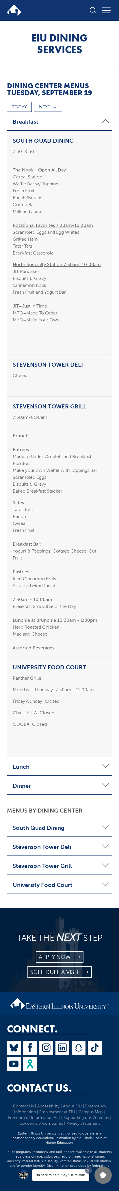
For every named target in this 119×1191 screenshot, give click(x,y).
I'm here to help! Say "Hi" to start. (61, 1175)
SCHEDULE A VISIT (56, 971)
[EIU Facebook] (30, 1048)
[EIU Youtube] (14, 1064)
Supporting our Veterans (86, 1117)
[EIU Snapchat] (78, 1048)
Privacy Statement (83, 1123)
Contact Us (23, 1106)
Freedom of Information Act (34, 1117)
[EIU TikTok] (95, 1048)
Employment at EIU (57, 1111)
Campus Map (91, 1111)
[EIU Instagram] (46, 1048)
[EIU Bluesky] (14, 1048)
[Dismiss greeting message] (88, 1170)
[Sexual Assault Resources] (30, 1064)
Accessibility (48, 1106)
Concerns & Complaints (41, 1123)
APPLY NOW (56, 956)
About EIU (72, 1106)
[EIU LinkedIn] (62, 1048)
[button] (103, 1175)
